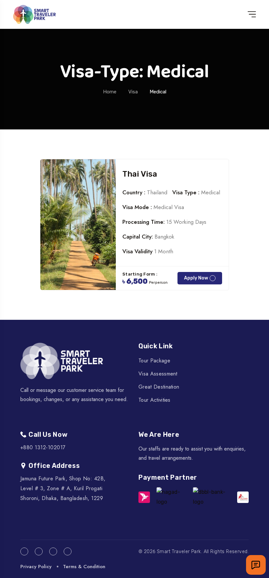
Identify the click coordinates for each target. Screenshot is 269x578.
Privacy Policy (36, 566)
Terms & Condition (84, 566)
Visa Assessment (157, 373)
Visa (133, 92)
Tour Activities (154, 400)
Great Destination (158, 387)
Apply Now (196, 278)
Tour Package (154, 360)
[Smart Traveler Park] (34, 14)
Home (109, 92)
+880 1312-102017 (43, 447)
